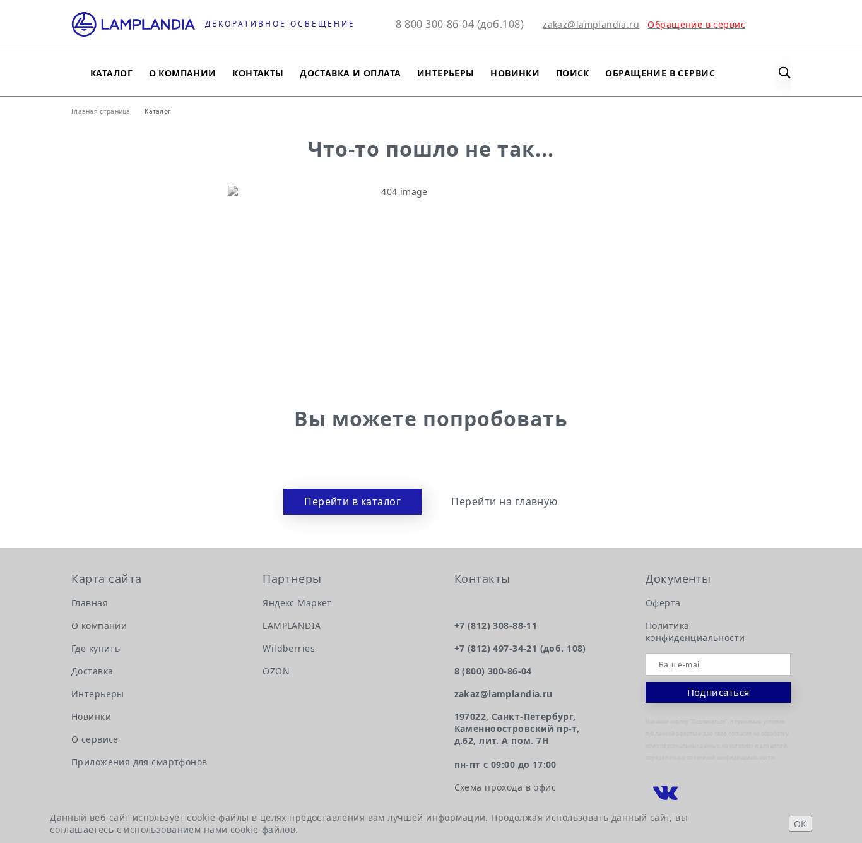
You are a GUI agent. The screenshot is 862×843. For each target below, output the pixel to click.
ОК (800, 824)
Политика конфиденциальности (695, 631)
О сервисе (95, 739)
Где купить (95, 648)
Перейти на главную (504, 501)
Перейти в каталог (352, 501)
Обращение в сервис (660, 73)
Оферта (663, 603)
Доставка (92, 671)
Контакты (257, 73)
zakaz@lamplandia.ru (591, 24)
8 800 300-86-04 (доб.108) (460, 24)
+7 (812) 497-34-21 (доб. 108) (520, 648)
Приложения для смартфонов (139, 762)
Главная (89, 603)
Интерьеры (446, 73)
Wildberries (289, 648)
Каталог (111, 73)
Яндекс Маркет (297, 603)
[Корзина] (783, 24)
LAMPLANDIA (292, 625)
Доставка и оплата (350, 73)
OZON (276, 671)
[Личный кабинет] (753, 24)
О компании (182, 73)
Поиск (572, 73)
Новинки (515, 73)
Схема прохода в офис (505, 787)
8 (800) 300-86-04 (493, 671)
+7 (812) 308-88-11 (496, 625)
